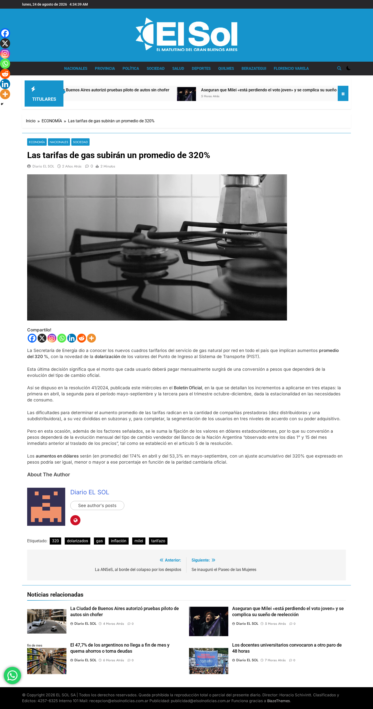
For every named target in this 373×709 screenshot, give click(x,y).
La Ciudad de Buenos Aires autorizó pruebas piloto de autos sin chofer (77, 90)
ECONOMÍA (37, 142)
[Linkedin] (71, 338)
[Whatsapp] (61, 338)
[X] (42, 338)
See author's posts (97, 505)
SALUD (178, 68)
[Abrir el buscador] (339, 68)
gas (99, 540)
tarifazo (158, 540)
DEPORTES (201, 68)
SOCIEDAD (156, 68)
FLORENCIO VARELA (291, 68)
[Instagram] (51, 338)
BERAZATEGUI (254, 68)
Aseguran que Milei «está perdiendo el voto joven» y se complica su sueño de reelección (253, 90)
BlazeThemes (278, 701)
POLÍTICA (131, 68)
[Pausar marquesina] (343, 93)
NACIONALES (75, 68)
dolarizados (77, 540)
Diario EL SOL (43, 166)
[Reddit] (81, 338)
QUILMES (226, 68)
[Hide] (2, 104)
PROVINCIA (105, 68)
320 (55, 540)
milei (138, 540)
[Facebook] (32, 338)
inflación (118, 540)
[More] (91, 338)
